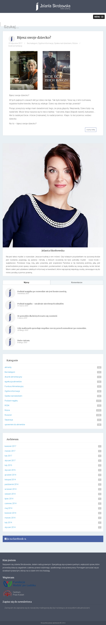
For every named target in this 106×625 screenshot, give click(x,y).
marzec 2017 (10, 451)
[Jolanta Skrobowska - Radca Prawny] (53, 8)
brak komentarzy (15, 46)
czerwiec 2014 (10, 503)
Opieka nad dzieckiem (63, 43)
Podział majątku (11, 401)
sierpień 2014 (10, 494)
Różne (75, 43)
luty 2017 (8, 456)
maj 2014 (8, 508)
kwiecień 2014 (10, 513)
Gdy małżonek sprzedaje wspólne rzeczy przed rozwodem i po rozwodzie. (52, 328)
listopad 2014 (10, 480)
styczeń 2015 (10, 470)
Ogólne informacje (45, 43)
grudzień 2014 (10, 475)
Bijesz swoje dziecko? (34, 37)
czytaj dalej (90, 130)
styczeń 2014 (10, 527)
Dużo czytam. (23, 340)
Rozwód (8, 415)
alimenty (8, 367)
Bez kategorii (32, 43)
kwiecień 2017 (10, 446)
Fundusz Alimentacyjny (14, 386)
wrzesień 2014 (10, 489)
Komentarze (76, 282)
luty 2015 (8, 465)
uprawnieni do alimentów (15, 424)
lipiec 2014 (9, 499)
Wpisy (26, 282)
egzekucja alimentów (13, 382)
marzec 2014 (10, 518)
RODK (7, 405)
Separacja (9, 420)
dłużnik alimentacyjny (13, 377)
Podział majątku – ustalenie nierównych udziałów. (40, 304)
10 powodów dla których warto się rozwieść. (37, 316)
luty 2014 (8, 522)
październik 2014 (11, 484)
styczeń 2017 (10, 460)
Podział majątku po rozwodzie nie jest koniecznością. (42, 291)
